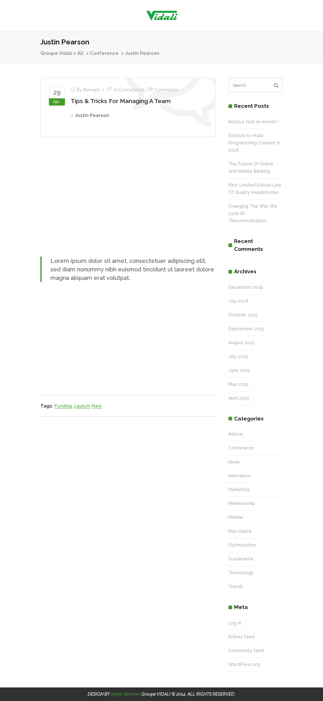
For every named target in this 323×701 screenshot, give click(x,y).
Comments (167, 89)
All (80, 53)
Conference (104, 53)
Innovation (239, 475)
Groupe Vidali (56, 53)
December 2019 (245, 287)
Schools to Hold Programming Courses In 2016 (254, 143)
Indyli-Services (125, 694)
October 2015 (243, 314)
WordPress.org (244, 664)
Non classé (240, 531)
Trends (235, 586)
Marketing (239, 489)
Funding (63, 405)
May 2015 (238, 384)
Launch (82, 405)
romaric (92, 89)
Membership (241, 503)
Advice (235, 434)
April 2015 (238, 398)
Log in (234, 622)
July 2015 (238, 356)
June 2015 (239, 370)
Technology (241, 572)
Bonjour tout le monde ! (253, 121)
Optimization (242, 544)
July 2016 (238, 301)
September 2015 (246, 328)
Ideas (234, 461)
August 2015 (241, 342)
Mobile (235, 517)
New (97, 405)
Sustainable (240, 558)
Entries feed (241, 636)
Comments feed (246, 650)
